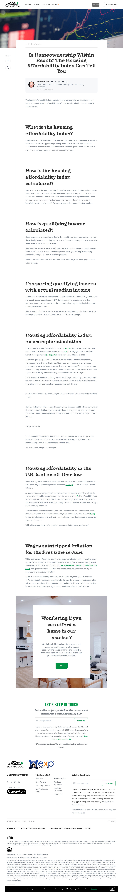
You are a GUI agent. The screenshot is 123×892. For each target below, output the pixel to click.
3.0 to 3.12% (51, 355)
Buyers (37, 4)
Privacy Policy (111, 821)
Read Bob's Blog (60, 778)
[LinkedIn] (15, 782)
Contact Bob (58, 794)
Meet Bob (39, 778)
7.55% (76, 496)
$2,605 (92, 514)
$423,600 (65, 352)
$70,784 (68, 348)
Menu (97, 4)
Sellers (28, 4)
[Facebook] (7, 782)
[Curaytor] (16, 793)
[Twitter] (11, 782)
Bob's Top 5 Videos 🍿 (51, 4)
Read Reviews (41, 782)
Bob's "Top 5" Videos (43, 785)
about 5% (69, 485)
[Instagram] (19, 782)
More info (94, 889)
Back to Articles (34, 44)
